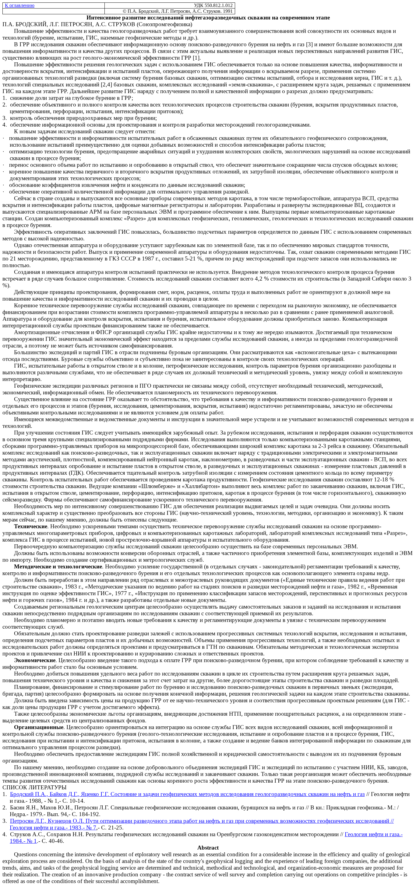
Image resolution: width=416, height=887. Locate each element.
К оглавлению (19, 5)
